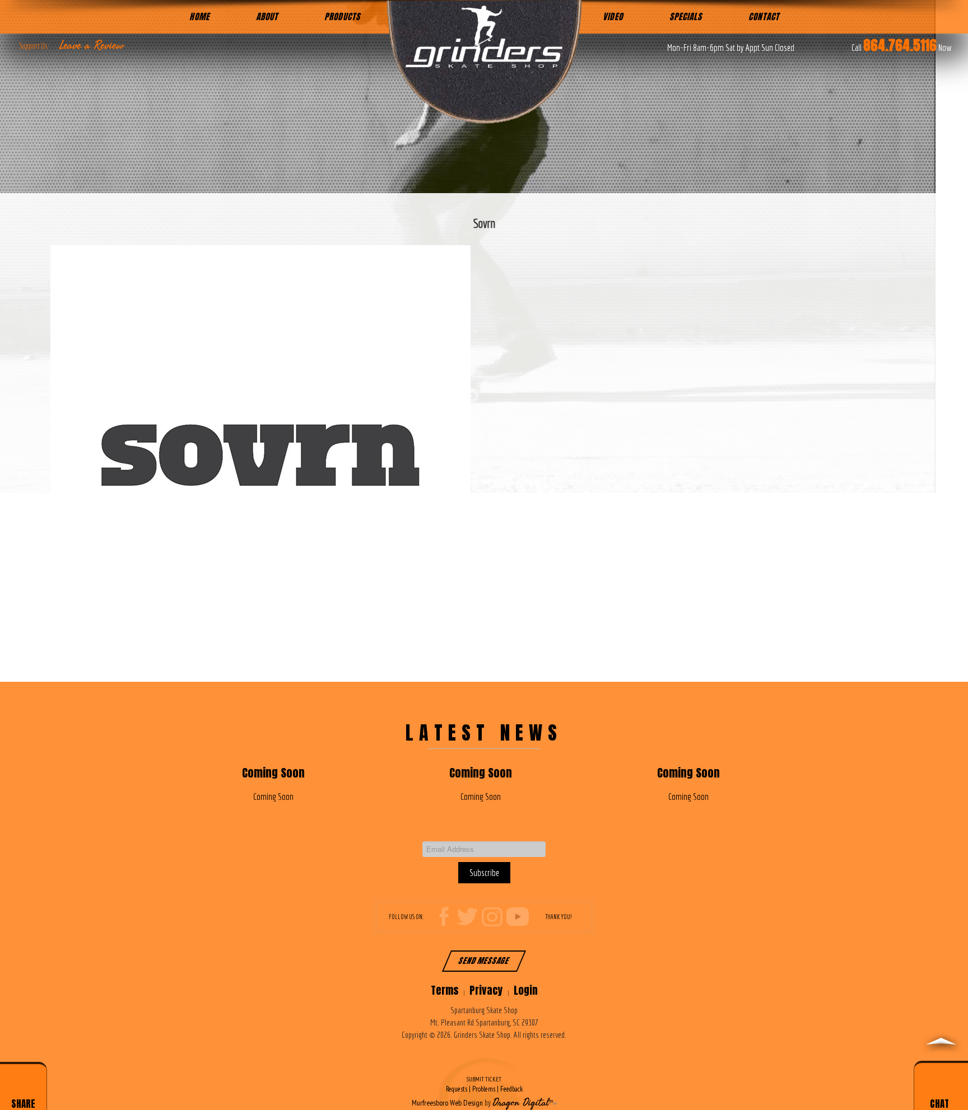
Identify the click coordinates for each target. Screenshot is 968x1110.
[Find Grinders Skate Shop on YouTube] (517, 916)
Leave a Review (91, 45)
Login (526, 990)
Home (199, 16)
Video (613, 16)
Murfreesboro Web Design (447, 1103)
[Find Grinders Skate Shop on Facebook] (446, 916)
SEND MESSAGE (484, 961)
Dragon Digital (520, 1102)
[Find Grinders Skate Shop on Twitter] (467, 916)
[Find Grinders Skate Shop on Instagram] (492, 916)
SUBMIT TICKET (484, 1084)
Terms (445, 990)
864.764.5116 (900, 45)
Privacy (486, 990)
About (267, 16)
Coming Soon (273, 772)
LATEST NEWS (484, 732)
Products (342, 16)
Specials (685, 16)
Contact (763, 16)
